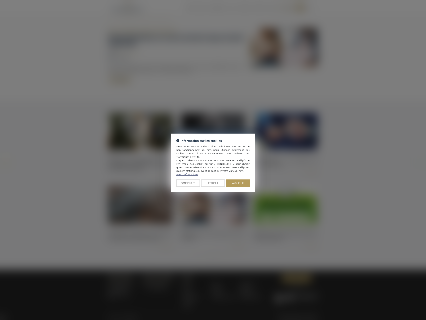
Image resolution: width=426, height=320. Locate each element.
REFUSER (213, 183)
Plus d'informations (187, 174)
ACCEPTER (238, 182)
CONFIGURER (188, 183)
